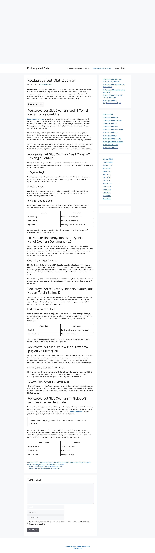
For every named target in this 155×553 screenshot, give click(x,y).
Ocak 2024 (107, 199)
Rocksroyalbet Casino (45, 462)
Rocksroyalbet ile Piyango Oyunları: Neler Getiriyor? (44, 468)
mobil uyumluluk (76, 411)
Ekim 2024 (106, 177)
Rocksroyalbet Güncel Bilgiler (102, 68)
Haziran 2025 (107, 165)
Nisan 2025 (107, 171)
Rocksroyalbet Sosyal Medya (55, 464)
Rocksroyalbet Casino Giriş (61, 462)
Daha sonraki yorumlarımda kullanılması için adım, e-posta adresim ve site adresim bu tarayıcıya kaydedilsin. (60, 523)
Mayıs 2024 (107, 187)
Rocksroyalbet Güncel (110, 126)
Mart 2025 (106, 174)
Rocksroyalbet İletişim (38, 464)
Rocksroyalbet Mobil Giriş (112, 139)
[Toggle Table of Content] (40, 104)
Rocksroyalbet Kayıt (110, 136)
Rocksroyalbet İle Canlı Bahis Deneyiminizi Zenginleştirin (46, 466)
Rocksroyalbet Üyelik (110, 148)
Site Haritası (78, 548)
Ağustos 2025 (108, 159)
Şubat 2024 (107, 196)
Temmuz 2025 (108, 162)
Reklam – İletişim (120, 68)
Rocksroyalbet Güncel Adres (113, 129)
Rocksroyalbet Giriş (38, 68)
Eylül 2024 (106, 180)
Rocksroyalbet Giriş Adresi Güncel (78, 68)
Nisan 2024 (107, 190)
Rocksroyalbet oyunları (35, 119)
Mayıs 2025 (107, 168)
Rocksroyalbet (33, 462)
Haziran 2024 (107, 183)
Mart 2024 (106, 193)
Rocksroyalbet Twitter (110, 145)
